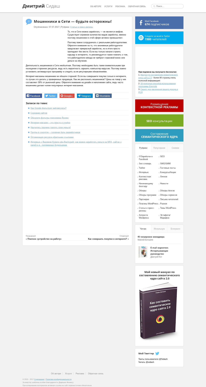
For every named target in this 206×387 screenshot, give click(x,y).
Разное (163, 203)
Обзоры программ (147, 195)
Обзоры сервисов (168, 195)
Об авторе (95, 6)
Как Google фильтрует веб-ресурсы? (48, 108)
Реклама (120, 6)
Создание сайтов (39, 113)
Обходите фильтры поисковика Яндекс (50, 118)
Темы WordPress (168, 208)
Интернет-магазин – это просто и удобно (50, 122)
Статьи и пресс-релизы (81, 27)
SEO (162, 156)
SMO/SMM (165, 163)
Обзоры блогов (167, 190)
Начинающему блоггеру (146, 184)
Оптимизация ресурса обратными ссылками (52, 137)
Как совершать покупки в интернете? (107, 239)
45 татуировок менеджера (151, 237)
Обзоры (142, 190)
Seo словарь (145, 163)
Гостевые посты (168, 168)
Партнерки (144, 199)
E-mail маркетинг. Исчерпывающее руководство (159, 251)
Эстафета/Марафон (165, 216)
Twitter (142, 168)
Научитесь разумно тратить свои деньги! (51, 127)
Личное (163, 176)
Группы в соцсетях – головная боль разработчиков (55, 132)
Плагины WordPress (148, 203)
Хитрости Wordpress (144, 216)
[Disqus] (77, 191)
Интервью (144, 172)
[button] (34, 96)
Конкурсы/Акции (168, 172)
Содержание (39, 379)
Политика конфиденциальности (58, 379)
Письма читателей (169, 199)
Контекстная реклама (145, 178)
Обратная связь (137, 6)
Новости (164, 183)
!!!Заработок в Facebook (146, 157)
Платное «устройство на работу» (44, 239)
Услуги (108, 6)
